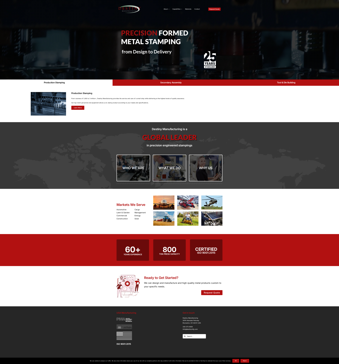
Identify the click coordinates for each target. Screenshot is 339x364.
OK (236, 360)
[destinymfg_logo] (129, 6)
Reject (245, 360)
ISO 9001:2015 (124, 344)
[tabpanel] (169, 102)
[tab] (171, 82)
